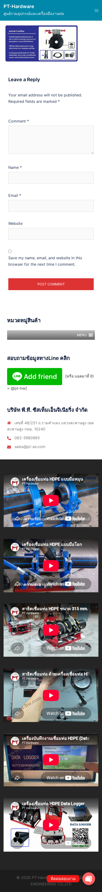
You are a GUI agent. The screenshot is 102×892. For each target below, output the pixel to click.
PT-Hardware (19, 6)
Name (15, 167)
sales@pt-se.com (29, 446)
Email (14, 195)
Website (15, 223)
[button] (82, 335)
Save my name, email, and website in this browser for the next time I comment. (45, 261)
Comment (18, 121)
